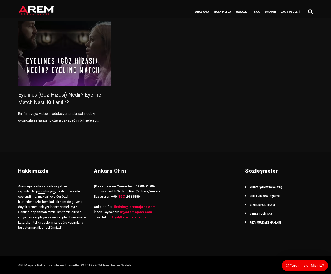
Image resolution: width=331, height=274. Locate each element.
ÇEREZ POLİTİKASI (261, 213)
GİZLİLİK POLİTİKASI (262, 205)
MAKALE (241, 11)
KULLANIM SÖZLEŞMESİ (265, 196)
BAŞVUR (270, 11)
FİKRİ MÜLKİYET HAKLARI (265, 222)
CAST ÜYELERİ (290, 11)
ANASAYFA (202, 11)
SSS (257, 11)
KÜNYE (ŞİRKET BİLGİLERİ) (266, 187)
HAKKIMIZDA (222, 11)
